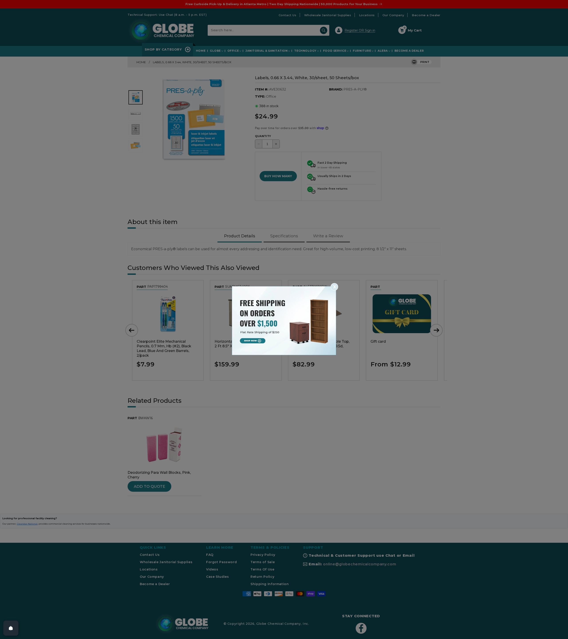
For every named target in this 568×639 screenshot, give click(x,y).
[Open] (10, 628)
